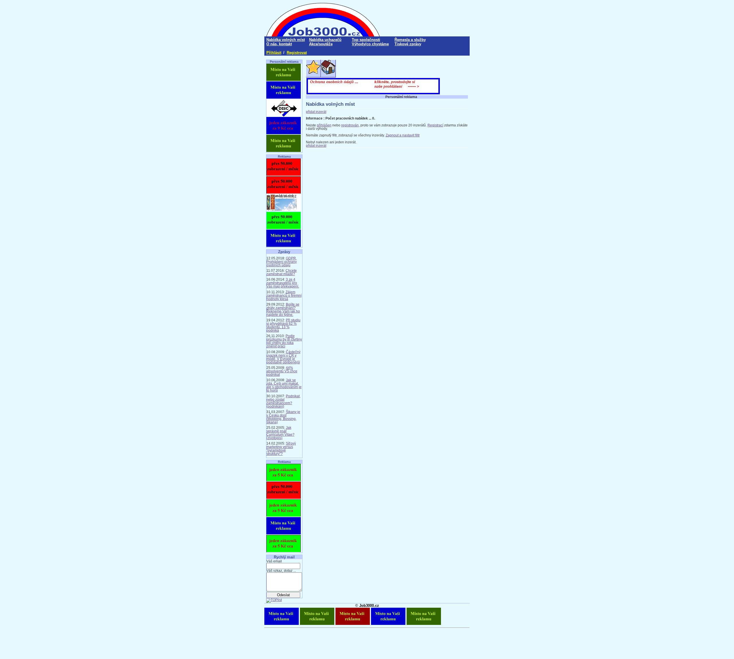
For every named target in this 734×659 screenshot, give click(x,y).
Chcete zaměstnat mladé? (281, 272)
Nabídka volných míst (285, 40)
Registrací (435, 125)
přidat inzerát (316, 112)
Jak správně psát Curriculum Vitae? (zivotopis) (280, 433)
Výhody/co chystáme (370, 44)
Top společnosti (366, 40)
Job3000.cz (369, 605)
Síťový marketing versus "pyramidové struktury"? (281, 448)
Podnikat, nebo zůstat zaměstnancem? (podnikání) (283, 401)
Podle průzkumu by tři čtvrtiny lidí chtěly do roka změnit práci (284, 341)
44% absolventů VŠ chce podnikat (281, 371)
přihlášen (324, 125)
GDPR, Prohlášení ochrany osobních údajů (281, 262)
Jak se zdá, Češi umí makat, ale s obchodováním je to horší (284, 385)
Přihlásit (273, 52)
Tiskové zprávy (408, 44)
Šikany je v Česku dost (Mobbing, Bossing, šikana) (283, 417)
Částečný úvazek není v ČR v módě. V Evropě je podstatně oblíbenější (283, 357)
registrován (350, 125)
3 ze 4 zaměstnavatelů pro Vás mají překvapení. (282, 283)
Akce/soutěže (321, 44)
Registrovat (297, 52)
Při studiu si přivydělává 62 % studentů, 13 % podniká (283, 325)
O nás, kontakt (279, 44)
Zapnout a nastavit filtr (403, 135)
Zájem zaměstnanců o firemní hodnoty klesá (284, 295)
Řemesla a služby (410, 40)
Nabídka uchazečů (325, 40)
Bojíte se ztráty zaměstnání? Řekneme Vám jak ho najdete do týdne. (283, 309)
